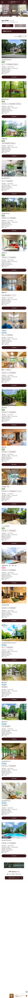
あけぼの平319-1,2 (6, 800)
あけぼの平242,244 (6, 840)
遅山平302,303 (5, 99)
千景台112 (4, 330)
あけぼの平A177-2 (6, 761)
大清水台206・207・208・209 (9, 565)
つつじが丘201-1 (6, 526)
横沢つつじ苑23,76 (6, 369)
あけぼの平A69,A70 (6, 59)
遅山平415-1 (5, 721)
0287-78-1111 (16, 874)
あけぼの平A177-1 (6, 178)
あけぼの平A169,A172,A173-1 (9, 642)
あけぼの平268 (5, 605)
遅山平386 (5, 682)
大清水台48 (4, 138)
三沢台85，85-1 (5, 486)
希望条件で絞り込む (7, 31)
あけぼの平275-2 (6, 213)
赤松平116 (4, 253)
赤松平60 (4, 447)
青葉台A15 (4, 292)
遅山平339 (4, 407)
